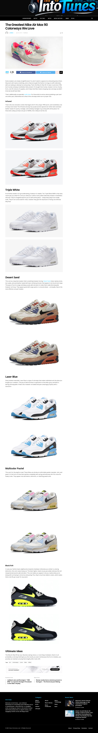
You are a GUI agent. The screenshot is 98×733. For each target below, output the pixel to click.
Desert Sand (46, 281)
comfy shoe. (27, 94)
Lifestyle (37, 708)
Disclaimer (84, 728)
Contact (90, 728)
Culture (37, 706)
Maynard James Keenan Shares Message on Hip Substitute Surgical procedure (82, 703)
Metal (46, 700)
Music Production (48, 705)
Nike (29, 662)
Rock (56, 706)
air (10, 662)
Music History (48, 703)
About (70, 728)
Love (21, 662)
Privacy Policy (76, 728)
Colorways (15, 662)
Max (25, 662)
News (56, 704)
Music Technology (58, 701)
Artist (36, 704)
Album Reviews (37, 701)
